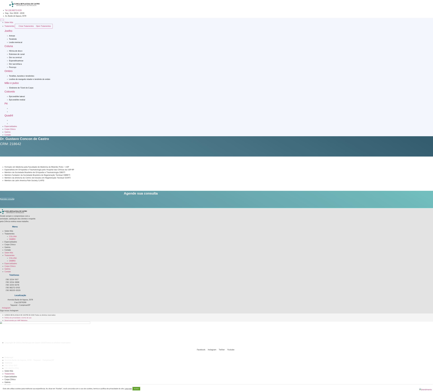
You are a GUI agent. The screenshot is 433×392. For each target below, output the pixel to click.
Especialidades (11, 242)
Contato (8, 250)
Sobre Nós (9, 231)
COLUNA (13, 236)
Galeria (7, 247)
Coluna (9, 46)
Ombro (9, 71)
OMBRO (12, 239)
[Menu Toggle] (2, 20)
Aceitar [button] (136, 389)
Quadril (9, 115)
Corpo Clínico (10, 245)
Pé (6, 103)
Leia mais (128, 389)
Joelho (8, 30)
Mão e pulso (12, 83)
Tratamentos (9, 234)
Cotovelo (10, 91)
